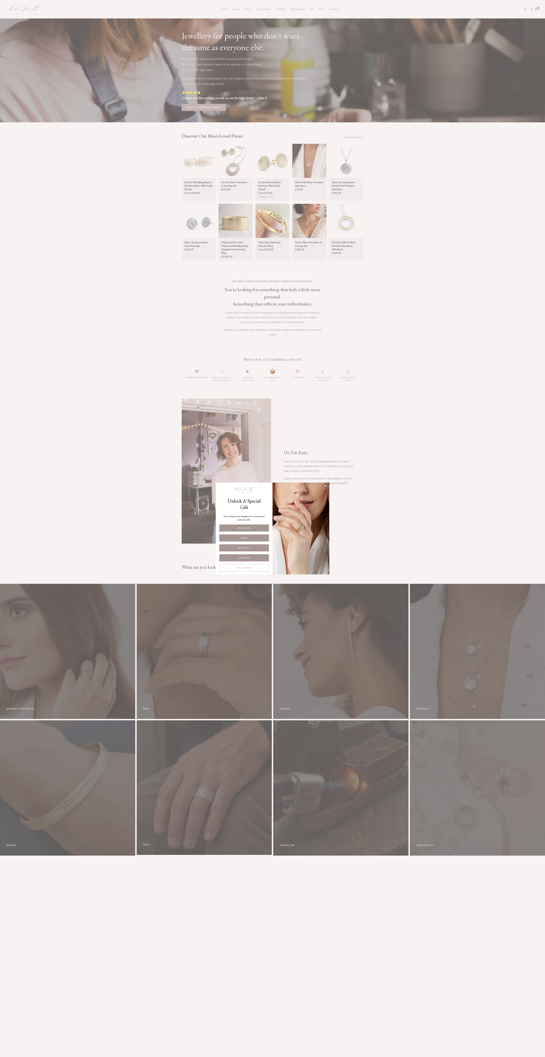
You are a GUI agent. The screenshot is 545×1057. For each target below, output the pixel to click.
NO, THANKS (244, 568)
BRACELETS (244, 548)
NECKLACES (244, 528)
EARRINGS (244, 558)
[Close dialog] (326, 486)
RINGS (244, 538)
